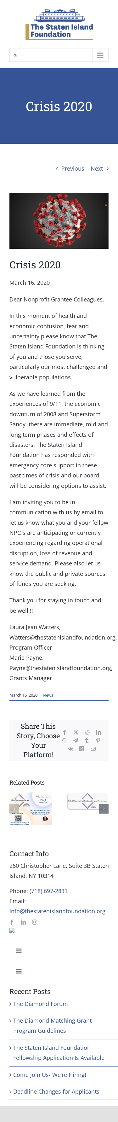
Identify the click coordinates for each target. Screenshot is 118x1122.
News (48, 695)
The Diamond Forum (40, 1004)
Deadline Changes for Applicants (56, 1091)
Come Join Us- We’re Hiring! (49, 1074)
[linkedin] (23, 922)
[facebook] (11, 922)
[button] (14, 809)
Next (97, 168)
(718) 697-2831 (49, 891)
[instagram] (34, 922)
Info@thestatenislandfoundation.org (57, 911)
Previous (72, 168)
